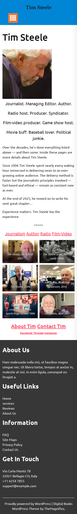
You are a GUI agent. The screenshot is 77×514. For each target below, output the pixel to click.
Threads (38, 333)
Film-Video (62, 233)
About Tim (23, 326)
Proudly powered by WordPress (28, 503)
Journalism (15, 233)
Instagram (50, 333)
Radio (45, 233)
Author (32, 233)
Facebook (26, 333)
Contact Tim (51, 326)
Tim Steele (39, 7)
